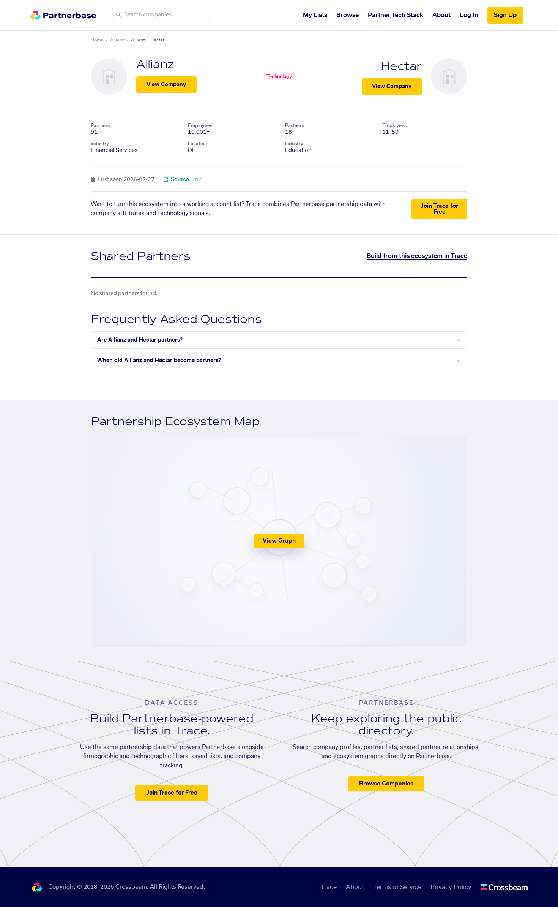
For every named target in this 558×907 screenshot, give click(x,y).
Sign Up (505, 15)
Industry (100, 143)
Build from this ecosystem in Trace (417, 256)
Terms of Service (397, 887)
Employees (200, 125)
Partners (100, 125)
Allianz (117, 40)
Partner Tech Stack (395, 15)
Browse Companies (386, 784)
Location (197, 143)
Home (97, 40)
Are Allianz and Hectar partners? (140, 340)
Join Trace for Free (439, 209)
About (441, 15)
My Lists (315, 15)
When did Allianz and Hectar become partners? (159, 360)
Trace (328, 887)
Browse (347, 15)
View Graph (279, 541)
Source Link (185, 179)
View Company (166, 84)
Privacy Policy (450, 887)
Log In (469, 15)
